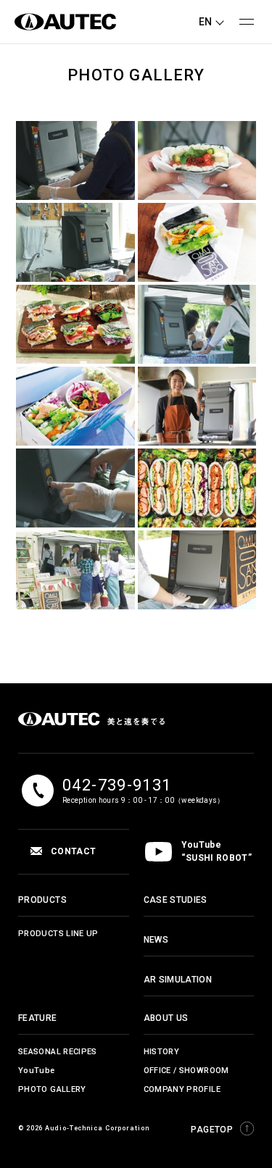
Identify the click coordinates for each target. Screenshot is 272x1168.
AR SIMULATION (178, 980)
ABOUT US (166, 1018)
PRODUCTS (42, 900)
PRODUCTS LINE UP (58, 933)
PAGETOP (212, 1130)
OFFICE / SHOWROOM (186, 1070)
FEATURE (37, 1018)
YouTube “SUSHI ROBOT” (216, 851)
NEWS (156, 940)
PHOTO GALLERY (52, 1089)
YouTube (36, 1070)
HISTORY (162, 1051)
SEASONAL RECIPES (57, 1051)
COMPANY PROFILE (182, 1089)
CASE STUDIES (175, 900)
